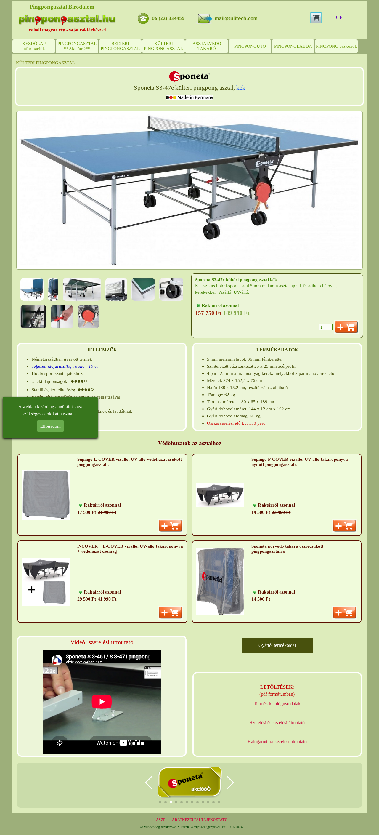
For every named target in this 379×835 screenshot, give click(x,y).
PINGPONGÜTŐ (250, 46)
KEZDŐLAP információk (34, 46)
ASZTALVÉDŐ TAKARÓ (206, 46)
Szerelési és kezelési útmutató (277, 722)
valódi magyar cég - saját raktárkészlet (67, 29)
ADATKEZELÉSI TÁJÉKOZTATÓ (199, 820)
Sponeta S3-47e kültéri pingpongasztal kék (236, 279)
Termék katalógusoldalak (277, 703)
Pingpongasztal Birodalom (62, 7)
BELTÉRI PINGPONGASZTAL (120, 46)
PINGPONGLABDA (293, 46)
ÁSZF (160, 820)
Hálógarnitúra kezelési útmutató (277, 741)
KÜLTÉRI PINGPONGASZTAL (163, 46)
